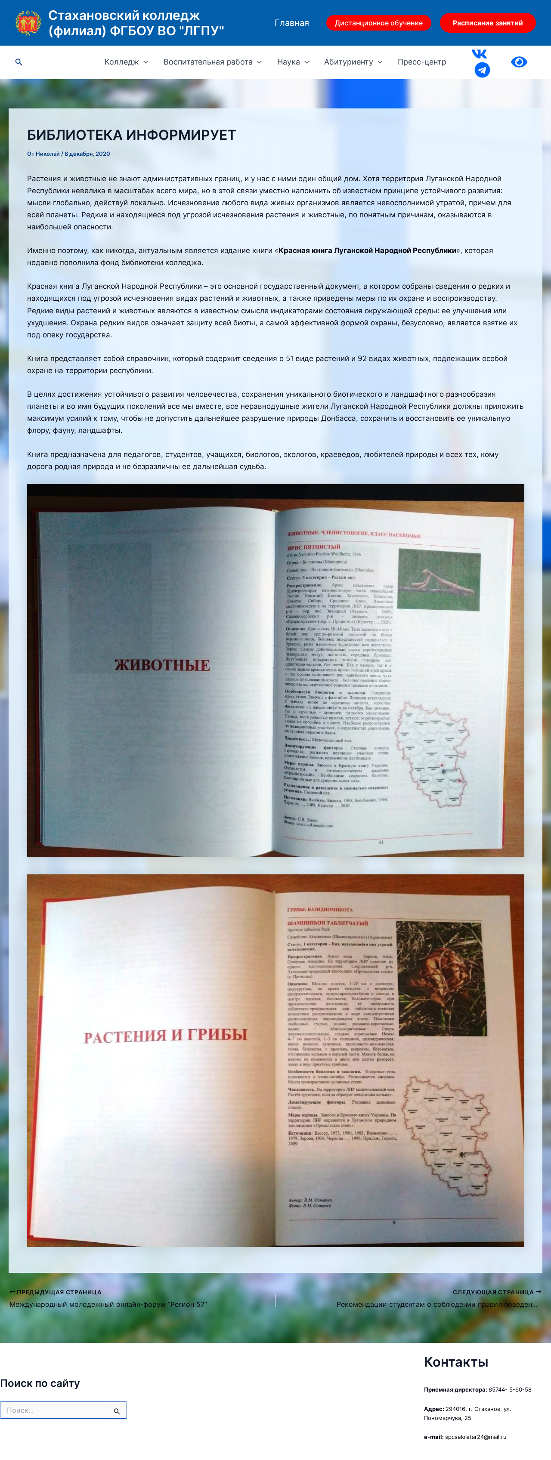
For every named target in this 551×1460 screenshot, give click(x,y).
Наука (288, 62)
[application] (143, 62)
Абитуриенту (348, 62)
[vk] (479, 54)
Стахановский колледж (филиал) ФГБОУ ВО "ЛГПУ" (136, 22)
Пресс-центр (422, 62)
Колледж (122, 62)
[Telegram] (482, 70)
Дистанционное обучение (379, 23)
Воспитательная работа (208, 62)
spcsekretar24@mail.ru (476, 1436)
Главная (292, 23)
